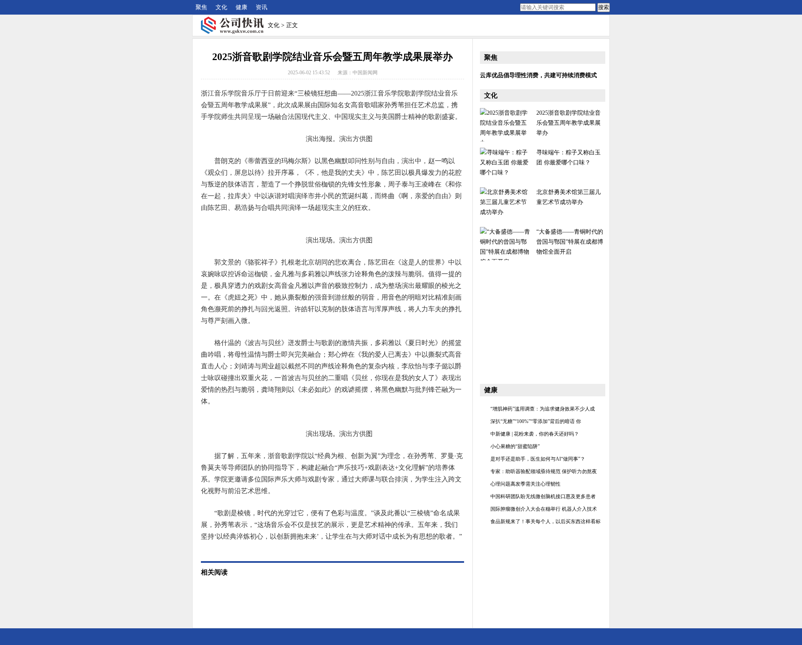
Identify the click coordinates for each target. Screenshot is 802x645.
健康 (241, 7)
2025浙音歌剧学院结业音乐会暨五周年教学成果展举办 (568, 123)
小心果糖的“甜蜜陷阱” (515, 446)
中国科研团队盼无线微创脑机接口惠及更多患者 (543, 496)
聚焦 (201, 7)
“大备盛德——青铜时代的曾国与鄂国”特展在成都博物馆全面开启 (569, 242)
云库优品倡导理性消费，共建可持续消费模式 (538, 75)
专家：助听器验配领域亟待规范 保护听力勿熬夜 (543, 471)
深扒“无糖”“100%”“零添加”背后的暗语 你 (535, 421)
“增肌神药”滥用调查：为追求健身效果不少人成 (542, 409)
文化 (221, 7)
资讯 (261, 7)
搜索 (603, 7)
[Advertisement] (542, 319)
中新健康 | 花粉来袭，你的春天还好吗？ (534, 434)
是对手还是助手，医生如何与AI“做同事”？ (537, 459)
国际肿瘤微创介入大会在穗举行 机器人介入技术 (543, 509)
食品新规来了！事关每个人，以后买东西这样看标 (545, 521)
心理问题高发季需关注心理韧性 (525, 484)
